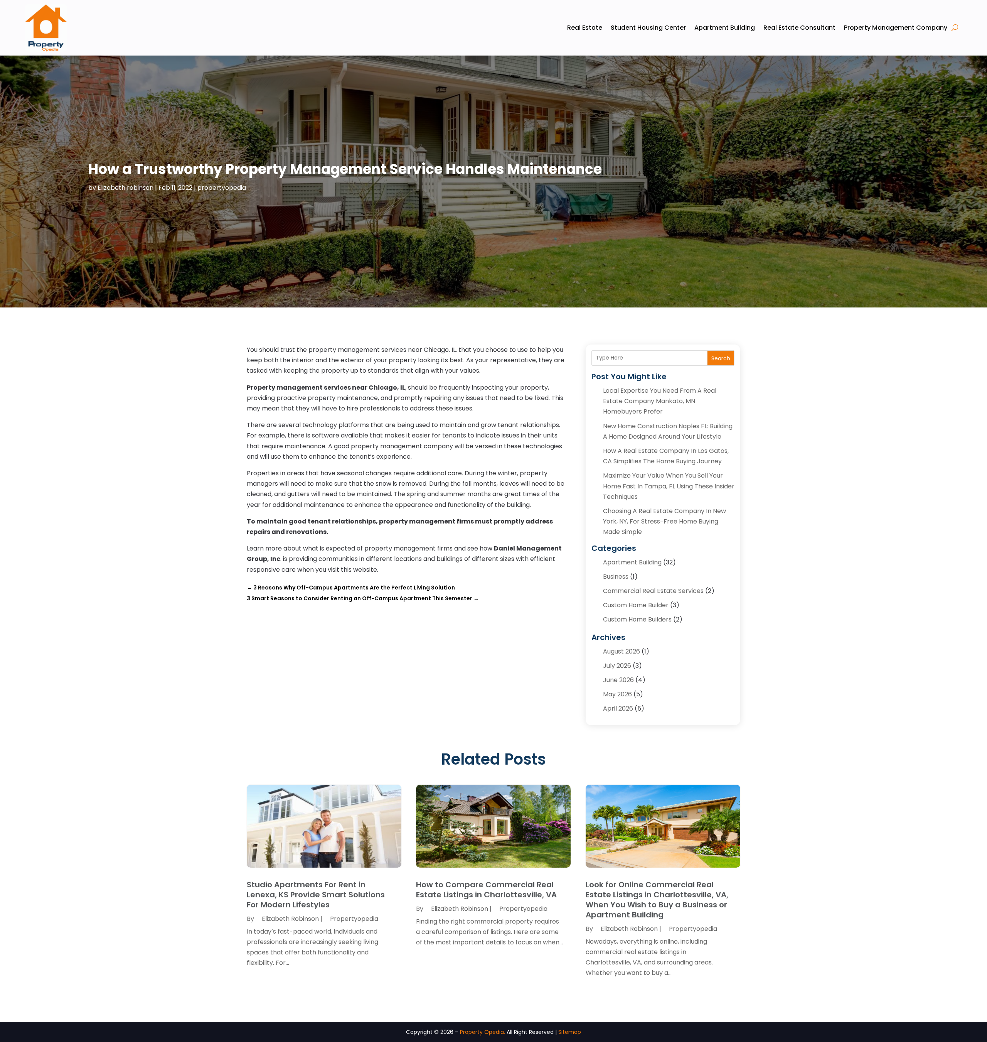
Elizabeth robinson (125, 187)
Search (720, 358)
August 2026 (621, 651)
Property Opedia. (482, 1032)
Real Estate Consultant (799, 27)
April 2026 (618, 708)
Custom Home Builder (636, 605)
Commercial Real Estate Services (653, 590)
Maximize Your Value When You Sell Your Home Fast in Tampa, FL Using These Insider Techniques (668, 486)
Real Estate (584, 27)
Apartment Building (724, 27)
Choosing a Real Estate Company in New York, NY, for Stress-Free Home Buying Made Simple (664, 521)
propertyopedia (221, 187)
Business (615, 576)
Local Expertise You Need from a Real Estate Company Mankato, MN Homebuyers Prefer (659, 401)
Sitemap (569, 1032)
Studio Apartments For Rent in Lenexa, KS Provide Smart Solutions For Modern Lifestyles (316, 894)
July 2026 (617, 665)
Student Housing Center (648, 27)
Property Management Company (895, 27)
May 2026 (617, 694)
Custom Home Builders (637, 619)
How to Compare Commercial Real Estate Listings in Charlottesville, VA (486, 889)
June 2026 (618, 680)
